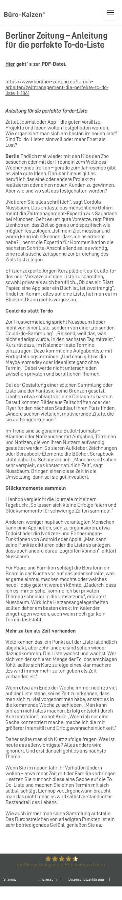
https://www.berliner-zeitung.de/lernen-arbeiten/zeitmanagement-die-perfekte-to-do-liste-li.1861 (57, 87)
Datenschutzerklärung (86, 879)
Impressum (48, 879)
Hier (10, 64)
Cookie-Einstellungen (71, 893)
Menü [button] (110, 12)
